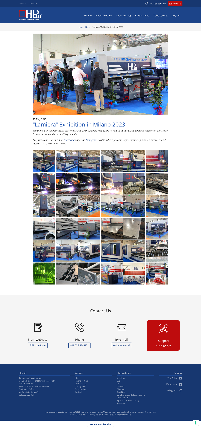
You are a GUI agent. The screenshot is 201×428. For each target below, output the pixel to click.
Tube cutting (160, 15)
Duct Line (121, 392)
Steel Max (121, 378)
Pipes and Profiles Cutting (128, 400)
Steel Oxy (121, 403)
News (87, 27)
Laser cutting (123, 15)
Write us (177, 3)
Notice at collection (100, 424)
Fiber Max (121, 389)
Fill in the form (38, 345)
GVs (118, 380)
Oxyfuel (176, 15)
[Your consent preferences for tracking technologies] (196, 423)
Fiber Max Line (123, 397)
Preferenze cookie (123, 414)
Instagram (91, 140)
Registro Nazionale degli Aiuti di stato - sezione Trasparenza (130, 412)
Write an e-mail (121, 345)
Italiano (23, 3)
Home (80, 27)
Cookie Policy (108, 414)
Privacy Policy (95, 414)
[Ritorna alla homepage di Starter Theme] (30, 15)
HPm (86, 15)
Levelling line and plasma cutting (131, 395)
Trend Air (121, 386)
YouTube (172, 378)
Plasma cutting (103, 15)
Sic (118, 383)
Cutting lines (142, 15)
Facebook (69, 140)
